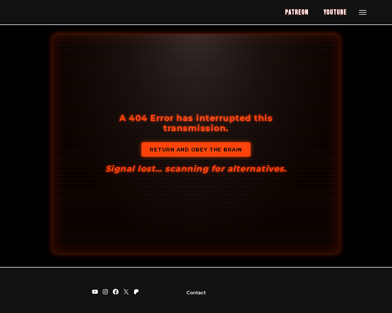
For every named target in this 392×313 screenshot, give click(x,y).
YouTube (335, 12)
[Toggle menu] (362, 12)
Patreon (296, 12)
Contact (196, 292)
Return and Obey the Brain (196, 150)
